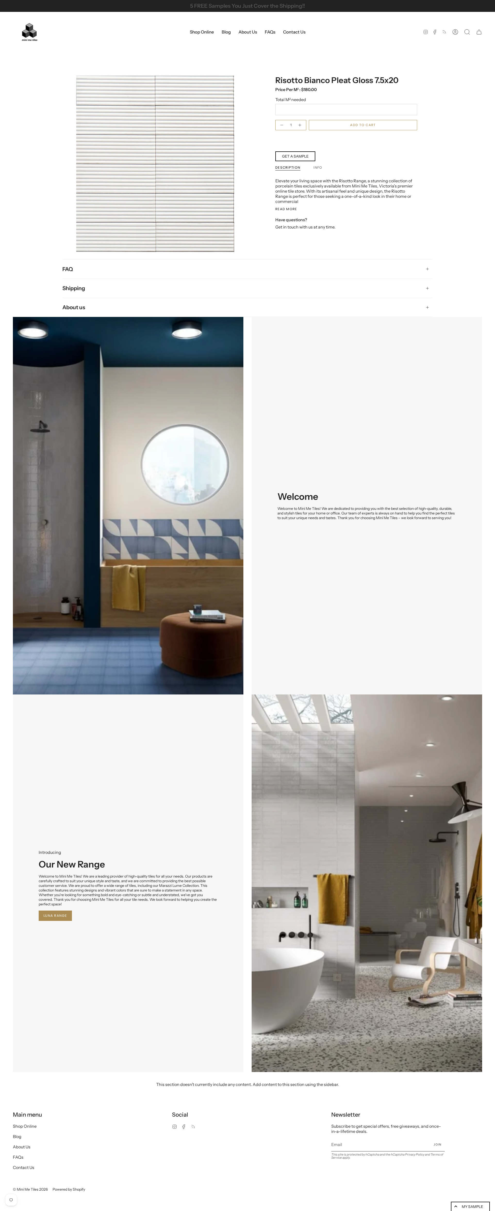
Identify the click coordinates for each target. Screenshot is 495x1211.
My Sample (472, 1206)
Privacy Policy (414, 1154)
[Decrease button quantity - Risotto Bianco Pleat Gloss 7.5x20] (281, 125)
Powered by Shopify (69, 1189)
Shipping (73, 288)
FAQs (18, 1157)
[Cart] (479, 32)
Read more (286, 209)
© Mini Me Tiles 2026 (30, 1189)
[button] (202, 32)
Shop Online (25, 1126)
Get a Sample (295, 156)
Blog (17, 1136)
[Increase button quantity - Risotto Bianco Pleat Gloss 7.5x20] (300, 125)
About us (73, 307)
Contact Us (23, 1167)
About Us (21, 1146)
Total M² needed (290, 99)
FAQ (67, 269)
